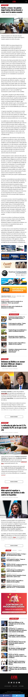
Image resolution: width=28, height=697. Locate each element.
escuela (14, 296)
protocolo (4, 297)
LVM (23, 296)
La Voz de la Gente (7, 686)
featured (19, 296)
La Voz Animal (21, 686)
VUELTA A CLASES (11, 297)
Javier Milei (4, 393)
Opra (14, 537)
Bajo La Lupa (15, 686)
